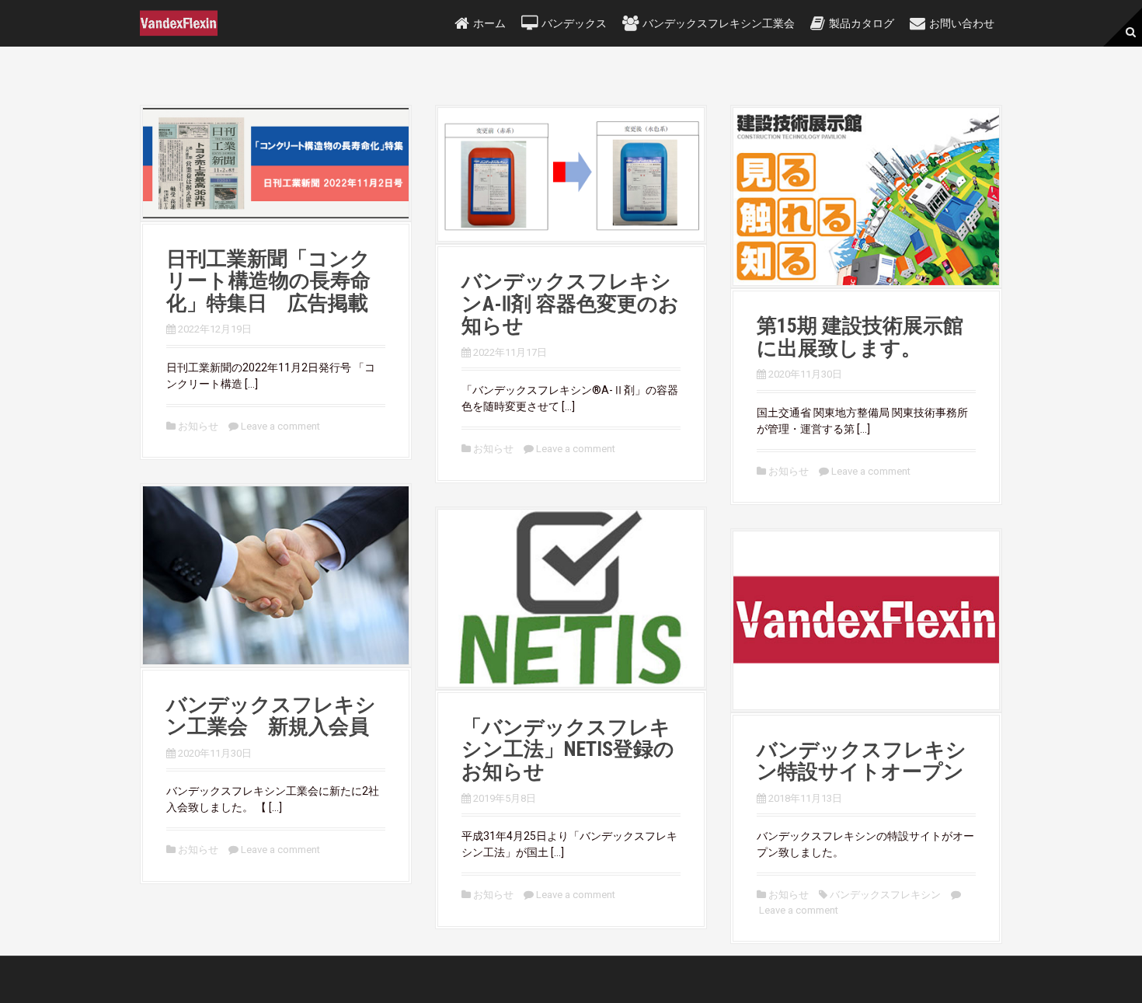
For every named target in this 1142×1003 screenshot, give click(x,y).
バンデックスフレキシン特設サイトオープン (861, 761)
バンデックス (574, 23)
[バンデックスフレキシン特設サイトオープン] (866, 619)
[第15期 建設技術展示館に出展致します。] (866, 196)
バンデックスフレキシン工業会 (718, 23)
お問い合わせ (961, 23)
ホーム (489, 23)
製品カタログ (861, 23)
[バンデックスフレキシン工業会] (179, 22)
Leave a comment (280, 426)
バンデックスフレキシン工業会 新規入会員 (271, 716)
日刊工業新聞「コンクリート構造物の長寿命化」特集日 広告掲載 (268, 281)
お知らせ (198, 426)
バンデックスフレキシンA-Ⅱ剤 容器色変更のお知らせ (570, 303)
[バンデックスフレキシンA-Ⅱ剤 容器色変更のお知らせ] (571, 173)
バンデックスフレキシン (885, 894)
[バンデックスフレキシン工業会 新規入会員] (276, 574)
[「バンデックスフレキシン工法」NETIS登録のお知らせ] (571, 596)
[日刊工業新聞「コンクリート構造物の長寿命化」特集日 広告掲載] (276, 162)
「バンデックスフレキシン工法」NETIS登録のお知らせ (567, 749)
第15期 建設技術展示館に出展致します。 (860, 337)
